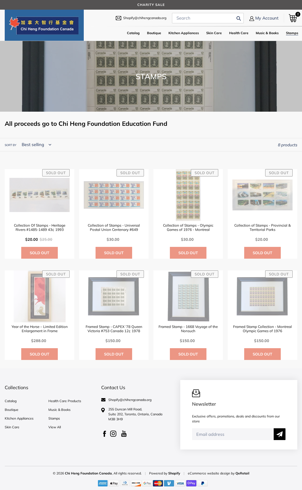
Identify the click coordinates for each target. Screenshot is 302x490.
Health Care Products (64, 401)
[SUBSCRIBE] (279, 434)
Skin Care (12, 427)
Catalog (11, 401)
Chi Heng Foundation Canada (88, 473)
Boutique (11, 410)
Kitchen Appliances (19, 418)
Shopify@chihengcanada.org (144, 18)
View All (54, 427)
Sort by (10, 145)
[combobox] (208, 18)
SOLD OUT (39, 252)
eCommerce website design (209, 473)
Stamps (54, 418)
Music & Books (59, 410)
